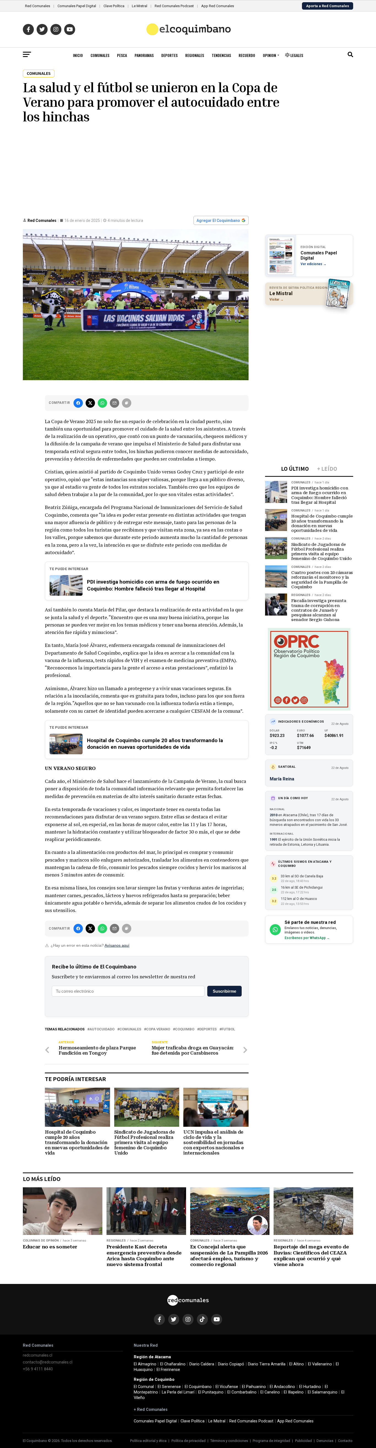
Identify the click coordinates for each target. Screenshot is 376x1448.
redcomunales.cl (37, 1355)
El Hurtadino (310, 1386)
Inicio (78, 55)
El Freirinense (168, 1369)
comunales (130, 1029)
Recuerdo (247, 55)
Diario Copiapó (231, 1364)
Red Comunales (37, 6)
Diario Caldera (201, 1364)
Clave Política (113, 6)
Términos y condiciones (229, 1441)
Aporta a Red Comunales (327, 6)
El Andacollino (282, 1386)
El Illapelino (294, 1392)
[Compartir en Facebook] (78, 403)
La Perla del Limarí (178, 1392)
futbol (228, 1029)
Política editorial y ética (148, 1441)
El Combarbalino (242, 1392)
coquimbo (184, 1029)
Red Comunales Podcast (174, 6)
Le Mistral (139, 6)
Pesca (122, 55)
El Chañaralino (173, 1364)
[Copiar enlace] (126, 403)
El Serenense (169, 1386)
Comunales (100, 55)
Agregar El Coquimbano (218, 220)
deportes (208, 1029)
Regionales (194, 55)
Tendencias (221, 55)
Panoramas (144, 55)
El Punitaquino (211, 1392)
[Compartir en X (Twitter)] (90, 403)
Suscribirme (224, 991)
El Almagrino (145, 1364)
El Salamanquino (322, 1392)
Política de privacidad (188, 1441)
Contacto (345, 1441)
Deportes (169, 55)
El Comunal (144, 1386)
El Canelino (270, 1392)
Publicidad (303, 1441)
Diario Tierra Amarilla (266, 1364)
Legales (296, 55)
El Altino (296, 1364)
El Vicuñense (227, 1386)
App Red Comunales (217, 6)
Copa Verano (158, 1029)
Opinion (269, 55)
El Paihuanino (254, 1386)
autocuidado (102, 1029)
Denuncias (325, 1441)
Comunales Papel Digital (77, 6)
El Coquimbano (198, 1386)
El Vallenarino (320, 1364)
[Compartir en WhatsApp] (102, 403)
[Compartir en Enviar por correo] (114, 403)
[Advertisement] (188, 169)
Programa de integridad (271, 1441)
